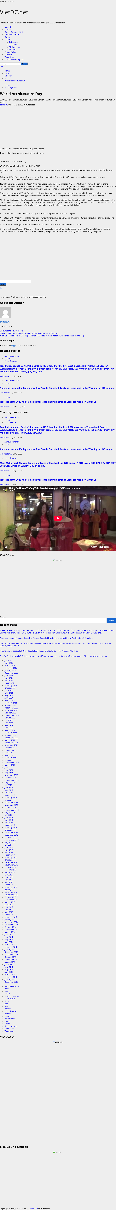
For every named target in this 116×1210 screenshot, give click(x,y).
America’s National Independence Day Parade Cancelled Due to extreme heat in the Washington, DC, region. (57, 388)
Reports (8, 1013)
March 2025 (10, 683)
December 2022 (11, 737)
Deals (7, 991)
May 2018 (9, 820)
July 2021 (8, 752)
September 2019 (12, 780)
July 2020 (8, 767)
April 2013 (9, 972)
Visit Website (5, 331)
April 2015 (9, 912)
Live (1, 66)
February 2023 (11, 732)
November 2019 (11, 775)
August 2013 (10, 962)
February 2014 (11, 947)
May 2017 (9, 850)
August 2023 (10, 718)
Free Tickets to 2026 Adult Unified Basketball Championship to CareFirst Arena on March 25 (48, 401)
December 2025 (11, 673)
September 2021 (12, 750)
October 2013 (10, 957)
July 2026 (8, 660)
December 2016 (11, 862)
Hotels (7, 1001)
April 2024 (9, 698)
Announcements (12, 356)
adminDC (4, 105)
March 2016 (10, 885)
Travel (7, 1023)
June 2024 (9, 693)
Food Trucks (10, 998)
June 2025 (9, 675)
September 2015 (12, 899)
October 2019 (10, 777)
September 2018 (12, 810)
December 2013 (11, 952)
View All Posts (17, 331)
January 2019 (10, 800)
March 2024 (10, 700)
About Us (8, 27)
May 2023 (9, 725)
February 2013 (11, 977)
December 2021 (11, 742)
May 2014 (9, 939)
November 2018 (11, 805)
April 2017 (9, 852)
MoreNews (33, 1209)
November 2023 (11, 710)
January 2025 (10, 688)
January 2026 (10, 670)
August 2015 (10, 902)
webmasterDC (6, 376)
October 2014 (10, 927)
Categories (13, 42)
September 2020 (12, 762)
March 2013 (10, 974)
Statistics (8, 54)
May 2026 (9, 663)
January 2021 (10, 760)
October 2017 (10, 837)
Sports (7, 1021)
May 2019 (9, 790)
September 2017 (12, 840)
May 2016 (9, 880)
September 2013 (12, 959)
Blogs (7, 989)
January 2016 (10, 889)
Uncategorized (11, 87)
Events (7, 39)
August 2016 (10, 872)
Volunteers (9, 1031)
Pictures (8, 1008)
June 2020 (9, 770)
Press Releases (11, 361)
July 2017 (8, 845)
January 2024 (10, 705)
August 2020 (10, 765)
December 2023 (11, 708)
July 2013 (8, 964)
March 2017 (10, 855)
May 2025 (9, 678)
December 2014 (11, 922)
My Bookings (14, 47)
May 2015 (9, 909)
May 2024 (9, 695)
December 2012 (11, 982)
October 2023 (10, 713)
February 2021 (11, 757)
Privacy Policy (10, 52)
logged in (15, 345)
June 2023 (9, 723)
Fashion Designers (12, 996)
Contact (8, 37)
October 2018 (10, 807)
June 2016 (9, 877)
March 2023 (10, 730)
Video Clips (9, 57)
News (7, 1006)
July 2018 (8, 815)
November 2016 (11, 865)
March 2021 (10, 755)
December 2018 (11, 802)
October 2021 (10, 747)
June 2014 (9, 937)
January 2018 (10, 830)
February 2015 (11, 917)
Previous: (29, 333)
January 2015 (10, 919)
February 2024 (11, 703)
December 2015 (11, 892)
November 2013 (11, 954)
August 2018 (10, 812)
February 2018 (11, 827)
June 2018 (9, 817)
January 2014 (10, 949)
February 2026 (11, 668)
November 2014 (11, 924)
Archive (8, 29)
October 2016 (10, 867)
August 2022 (10, 740)
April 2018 (9, 822)
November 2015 (11, 894)
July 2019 (8, 785)
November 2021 (11, 745)
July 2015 (8, 904)
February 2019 (11, 797)
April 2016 (9, 882)
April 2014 (9, 942)
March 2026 (10, 665)
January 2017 (10, 860)
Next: (42, 336)
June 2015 (9, 907)
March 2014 (10, 944)
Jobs (6, 1003)
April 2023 (9, 727)
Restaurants (10, 1018)
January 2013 (10, 979)
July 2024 (8, 690)
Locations (13, 44)
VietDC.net (14, 12)
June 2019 (9, 787)
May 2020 (9, 772)
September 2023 (12, 715)
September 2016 (12, 870)
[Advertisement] (58, 125)
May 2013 (9, 969)
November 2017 (11, 835)
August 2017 (10, 842)
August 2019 (10, 782)
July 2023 (8, 720)
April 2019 (9, 792)
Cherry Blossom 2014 (14, 32)
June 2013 (9, 967)
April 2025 (9, 680)
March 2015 (10, 914)
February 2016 (11, 887)
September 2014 (12, 929)
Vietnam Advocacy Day (14, 59)
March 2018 (10, 825)
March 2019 (10, 795)
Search (3, 617)
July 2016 (8, 875)
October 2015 (10, 897)
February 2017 (11, 857)
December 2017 (11, 832)
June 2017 (9, 847)
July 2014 (8, 934)
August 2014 (10, 932)
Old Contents (10, 49)
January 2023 (10, 735)
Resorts (8, 1016)
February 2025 (11, 685)
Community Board (12, 34)
